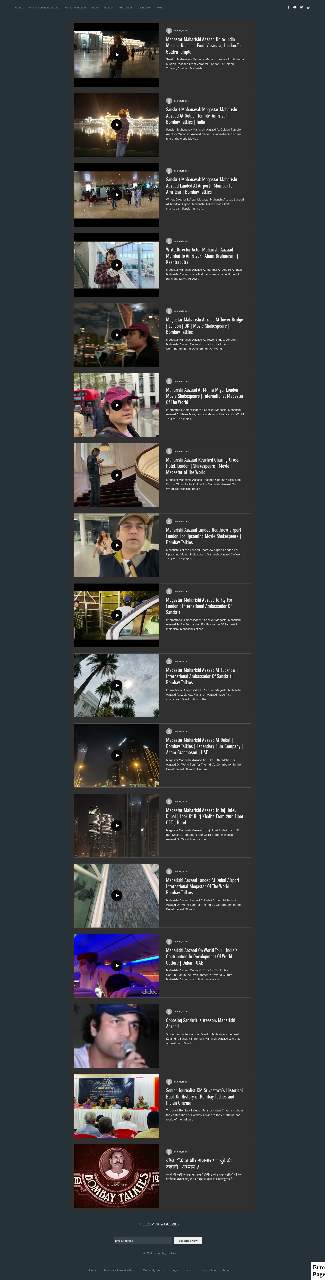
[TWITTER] (301, 7)
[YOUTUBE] (295, 7)
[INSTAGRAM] (308, 7)
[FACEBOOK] (288, 7)
